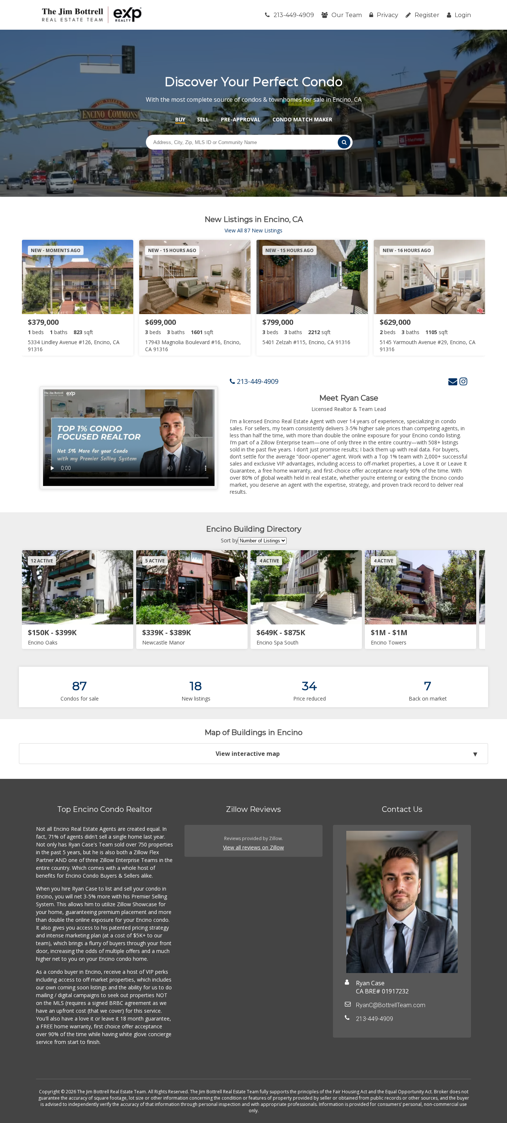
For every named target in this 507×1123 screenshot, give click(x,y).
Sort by (229, 540)
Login (463, 15)
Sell (203, 119)
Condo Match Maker (302, 119)
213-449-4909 (294, 15)
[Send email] (452, 381)
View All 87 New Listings (253, 230)
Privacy (387, 15)
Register (427, 15)
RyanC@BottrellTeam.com (390, 1005)
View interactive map (248, 754)
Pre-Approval (241, 119)
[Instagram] (463, 381)
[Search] (344, 142)
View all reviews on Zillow (253, 847)
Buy (180, 119)
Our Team (346, 15)
